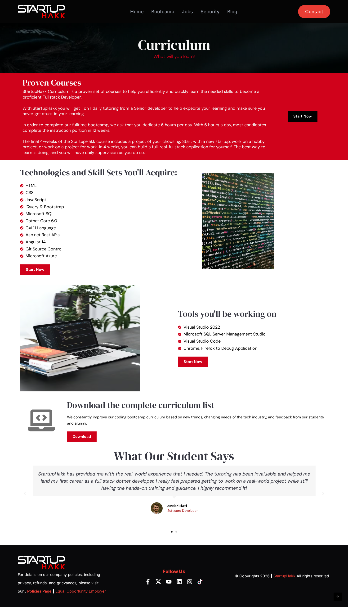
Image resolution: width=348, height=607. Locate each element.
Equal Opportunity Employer (80, 591)
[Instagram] (189, 581)
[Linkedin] (179, 581)
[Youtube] (169, 581)
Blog (232, 11)
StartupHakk (284, 576)
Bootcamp (162, 11)
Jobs (187, 11)
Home (137, 11)
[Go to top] (338, 597)
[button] (24, 493)
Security (210, 11)
